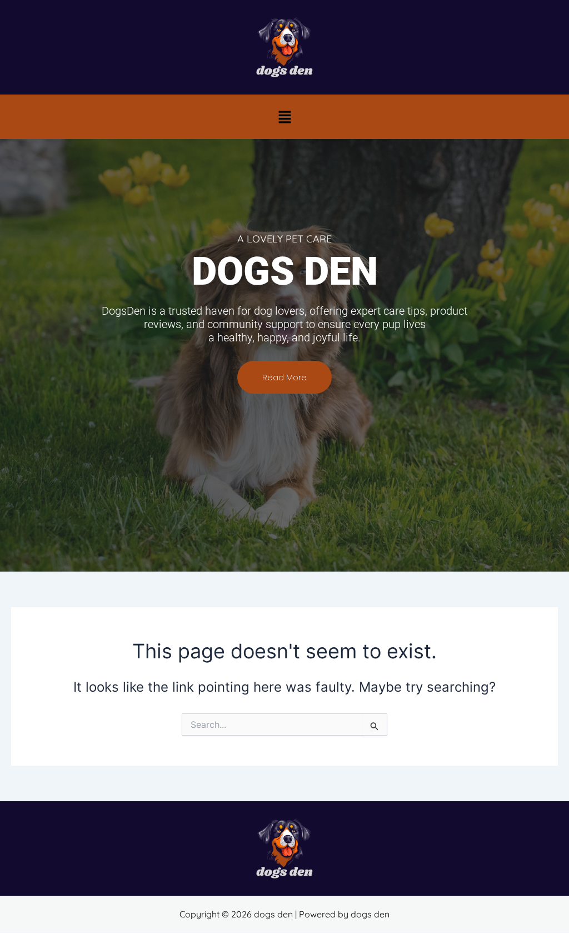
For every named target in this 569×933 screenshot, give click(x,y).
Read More (284, 377)
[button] (284, 117)
